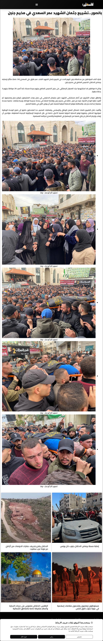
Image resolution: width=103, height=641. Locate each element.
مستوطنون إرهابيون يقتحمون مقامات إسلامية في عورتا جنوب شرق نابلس (78, 607)
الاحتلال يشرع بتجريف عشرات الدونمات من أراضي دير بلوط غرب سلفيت (27, 547)
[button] (37, 4)
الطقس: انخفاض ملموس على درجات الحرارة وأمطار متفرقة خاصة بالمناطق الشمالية (28, 607)
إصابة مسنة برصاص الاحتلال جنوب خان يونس (79, 546)
